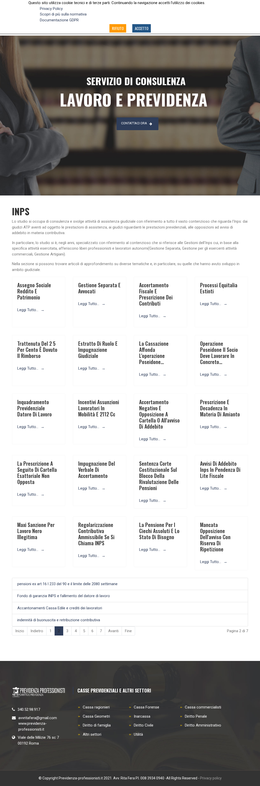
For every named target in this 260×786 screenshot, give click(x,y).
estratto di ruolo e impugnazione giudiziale (98, 349)
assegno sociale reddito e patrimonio (34, 291)
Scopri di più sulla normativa (63, 14)
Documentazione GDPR (59, 20)
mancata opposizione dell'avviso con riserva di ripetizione (215, 537)
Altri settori (92, 734)
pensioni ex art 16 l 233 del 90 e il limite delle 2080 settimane (67, 584)
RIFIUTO (118, 28)
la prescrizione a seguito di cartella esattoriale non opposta (37, 473)
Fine (128, 631)
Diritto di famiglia (97, 725)
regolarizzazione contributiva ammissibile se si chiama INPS (96, 534)
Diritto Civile (143, 725)
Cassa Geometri (96, 716)
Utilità (138, 734)
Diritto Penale (196, 716)
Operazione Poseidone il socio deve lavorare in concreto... (219, 353)
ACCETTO (141, 28)
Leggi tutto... (28, 310)
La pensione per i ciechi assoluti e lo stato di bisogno (159, 531)
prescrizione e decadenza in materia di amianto (220, 408)
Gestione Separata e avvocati (99, 288)
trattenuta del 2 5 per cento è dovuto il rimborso (37, 349)
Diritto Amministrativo (203, 725)
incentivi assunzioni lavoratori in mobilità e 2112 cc (98, 408)
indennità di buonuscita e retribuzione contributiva (58, 620)
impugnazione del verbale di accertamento (96, 469)
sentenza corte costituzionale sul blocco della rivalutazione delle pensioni (159, 476)
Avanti (113, 631)
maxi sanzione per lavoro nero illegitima (36, 531)
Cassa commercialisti (203, 707)
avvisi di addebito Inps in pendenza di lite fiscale (220, 469)
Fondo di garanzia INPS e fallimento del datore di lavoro (63, 596)
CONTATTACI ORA (134, 123)
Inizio (19, 631)
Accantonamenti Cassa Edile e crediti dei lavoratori (59, 608)
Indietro (36, 631)
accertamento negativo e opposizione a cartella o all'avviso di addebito (159, 414)
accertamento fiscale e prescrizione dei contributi (156, 294)
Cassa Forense (146, 707)
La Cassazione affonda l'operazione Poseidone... (154, 353)
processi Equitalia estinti (218, 288)
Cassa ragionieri (96, 707)
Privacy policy (211, 778)
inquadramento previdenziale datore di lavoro (34, 408)
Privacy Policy (51, 8)
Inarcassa (142, 716)
